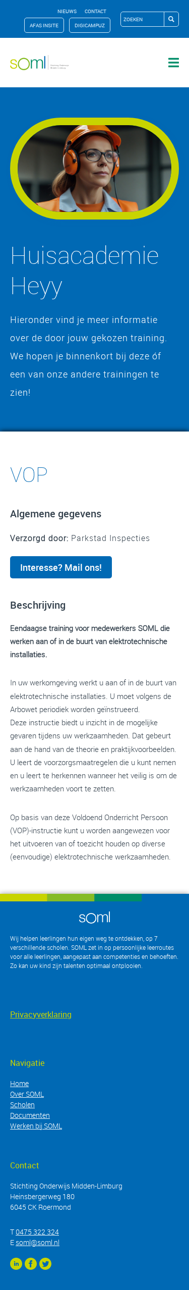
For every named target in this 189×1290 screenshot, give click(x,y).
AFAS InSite (44, 25)
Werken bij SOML (36, 1126)
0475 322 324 (37, 1232)
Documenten (30, 1115)
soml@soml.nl (37, 1242)
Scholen (22, 1104)
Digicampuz (90, 25)
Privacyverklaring (41, 1014)
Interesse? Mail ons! (61, 567)
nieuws (67, 11)
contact (95, 11)
